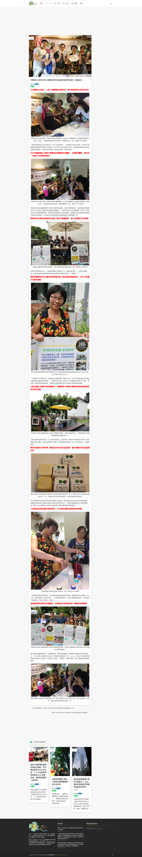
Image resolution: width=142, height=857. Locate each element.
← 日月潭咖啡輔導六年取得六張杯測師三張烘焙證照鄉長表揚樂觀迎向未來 (52, 708)
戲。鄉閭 (74, 3)
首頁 (41, 3)
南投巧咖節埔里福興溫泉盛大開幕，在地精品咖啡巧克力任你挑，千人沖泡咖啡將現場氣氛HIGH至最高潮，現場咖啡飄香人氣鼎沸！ (38, 772)
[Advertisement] (71, 23)
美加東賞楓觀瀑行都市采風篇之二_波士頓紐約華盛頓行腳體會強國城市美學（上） (82, 784)
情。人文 (49, 3)
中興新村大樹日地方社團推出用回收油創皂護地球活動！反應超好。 (57, 80)
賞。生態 (57, 3)
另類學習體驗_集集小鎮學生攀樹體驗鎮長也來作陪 (60, 781)
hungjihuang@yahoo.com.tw (95, 828)
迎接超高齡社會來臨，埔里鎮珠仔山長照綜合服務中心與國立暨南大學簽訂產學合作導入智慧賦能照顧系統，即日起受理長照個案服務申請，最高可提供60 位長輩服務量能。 (71, 844)
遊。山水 (66, 3)
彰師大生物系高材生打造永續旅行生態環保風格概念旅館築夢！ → (70, 712)
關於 (81, 3)
